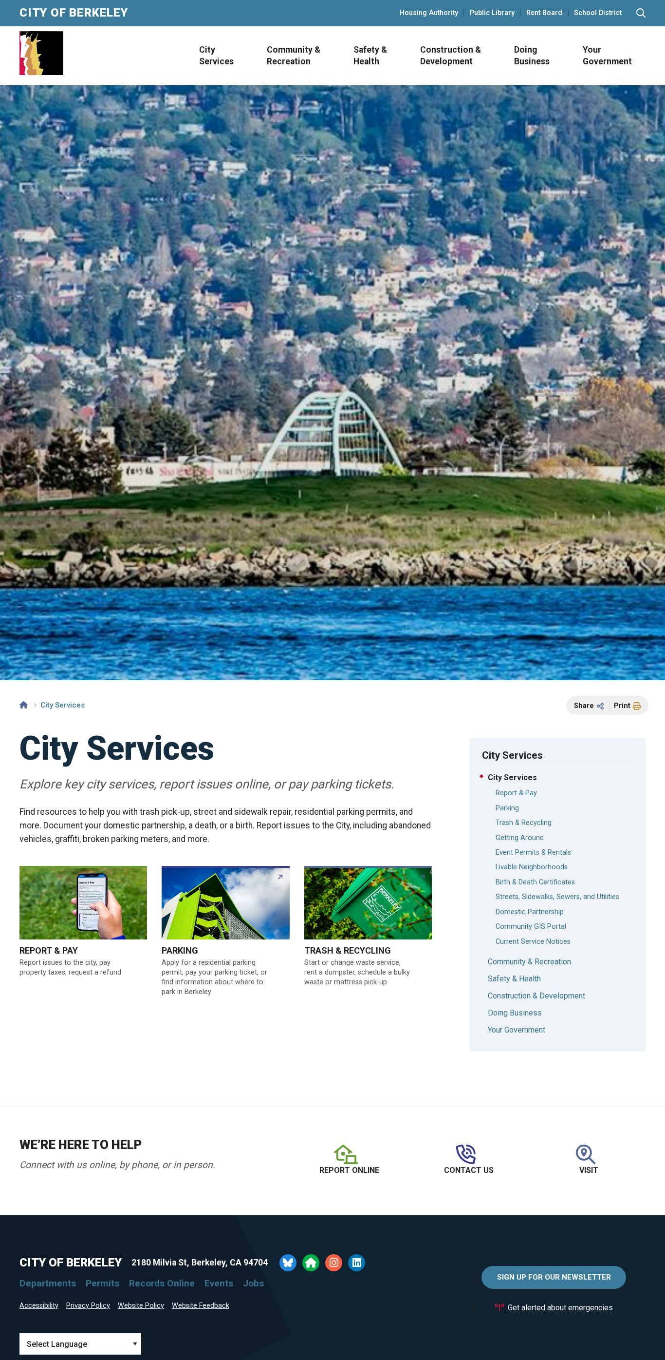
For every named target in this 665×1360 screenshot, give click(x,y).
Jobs (253, 1283)
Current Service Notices (533, 942)
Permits (102, 1283)
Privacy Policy (88, 1306)
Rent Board (544, 13)
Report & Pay (516, 793)
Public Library (492, 13)
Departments (47, 1283)
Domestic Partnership (530, 912)
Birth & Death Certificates (535, 882)
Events (218, 1283)
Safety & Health (370, 56)
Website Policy (141, 1306)
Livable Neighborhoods (532, 867)
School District (598, 13)
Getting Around (520, 838)
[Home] (23, 705)
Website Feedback (200, 1306)
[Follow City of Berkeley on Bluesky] (287, 1262)
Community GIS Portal (531, 926)
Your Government (607, 56)
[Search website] (641, 13)
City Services (216, 56)
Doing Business (532, 56)
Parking (507, 808)
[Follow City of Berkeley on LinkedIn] (356, 1262)
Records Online (162, 1283)
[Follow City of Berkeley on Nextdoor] (310, 1262)
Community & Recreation (293, 56)
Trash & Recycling (524, 823)
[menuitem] (213, 55)
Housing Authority (429, 13)
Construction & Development (450, 56)
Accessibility (38, 1306)
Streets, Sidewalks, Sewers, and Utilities (557, 897)
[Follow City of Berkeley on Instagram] (333, 1262)
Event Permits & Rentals (533, 852)
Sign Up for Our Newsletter (554, 1277)
